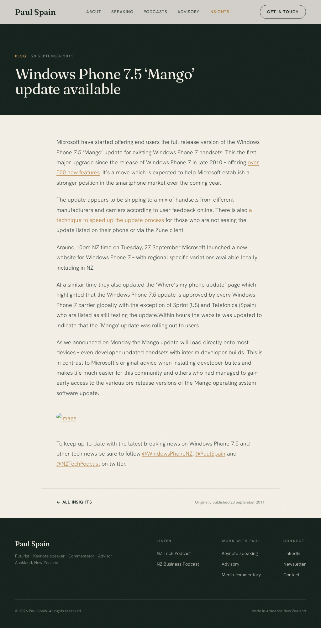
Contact (291, 575)
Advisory (188, 11)
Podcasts (155, 11)
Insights (219, 11)
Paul (35, 12)
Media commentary (241, 575)
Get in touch (283, 11)
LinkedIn (291, 553)
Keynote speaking (240, 553)
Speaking (122, 11)
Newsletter (294, 564)
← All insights (74, 502)
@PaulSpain (210, 453)
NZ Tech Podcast (174, 553)
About (93, 11)
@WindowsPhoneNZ (167, 453)
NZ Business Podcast (178, 564)
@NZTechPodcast (78, 463)
